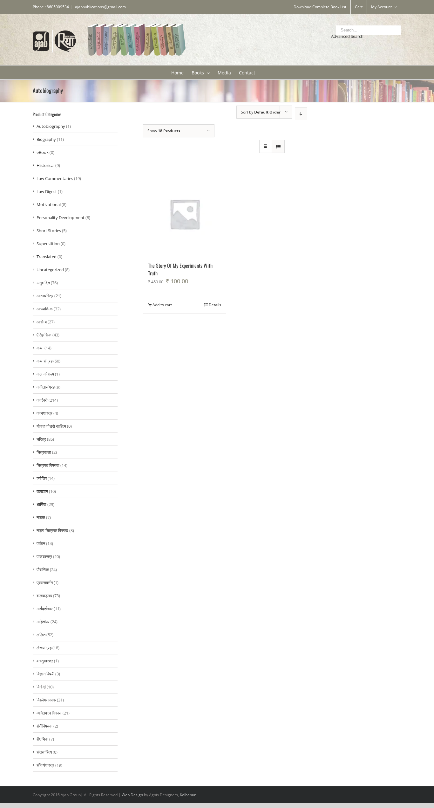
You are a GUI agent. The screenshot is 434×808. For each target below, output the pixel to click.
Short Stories (49, 230)
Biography (46, 139)
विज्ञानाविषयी (45, 674)
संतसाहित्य (44, 752)
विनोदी (41, 687)
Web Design (132, 795)
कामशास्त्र (44, 413)
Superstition (48, 243)
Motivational (49, 204)
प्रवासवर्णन (45, 582)
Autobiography (51, 126)
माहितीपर (43, 622)
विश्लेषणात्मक (46, 700)
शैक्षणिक (42, 739)
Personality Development (61, 217)
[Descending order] (301, 113)
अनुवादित (43, 283)
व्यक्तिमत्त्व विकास (49, 713)
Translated (47, 256)
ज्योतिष (42, 478)
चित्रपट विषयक (48, 465)
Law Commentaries (55, 178)
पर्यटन (41, 543)
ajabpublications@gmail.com (100, 7)
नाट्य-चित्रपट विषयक (52, 530)
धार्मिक (41, 504)
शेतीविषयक (44, 726)
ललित (41, 635)
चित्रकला (44, 452)
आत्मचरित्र (45, 296)
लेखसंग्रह (44, 648)
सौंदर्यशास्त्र (45, 765)
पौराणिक (43, 569)
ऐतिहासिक (44, 335)
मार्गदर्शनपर (45, 608)
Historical (45, 165)
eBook (43, 152)
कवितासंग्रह (46, 387)
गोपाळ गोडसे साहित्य (51, 426)
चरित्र (41, 439)
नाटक (41, 517)
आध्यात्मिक (45, 309)
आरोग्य (42, 322)
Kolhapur (188, 795)
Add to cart (162, 304)
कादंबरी (42, 400)
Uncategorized (50, 270)
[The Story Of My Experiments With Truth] (184, 213)
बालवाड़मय (44, 595)
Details (215, 304)
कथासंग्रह (44, 361)
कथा (40, 348)
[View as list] (278, 146)
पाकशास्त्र (44, 556)
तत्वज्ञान (42, 491)
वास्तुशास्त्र (45, 661)
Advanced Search (347, 36)
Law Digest (47, 191)
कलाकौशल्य (45, 374)
